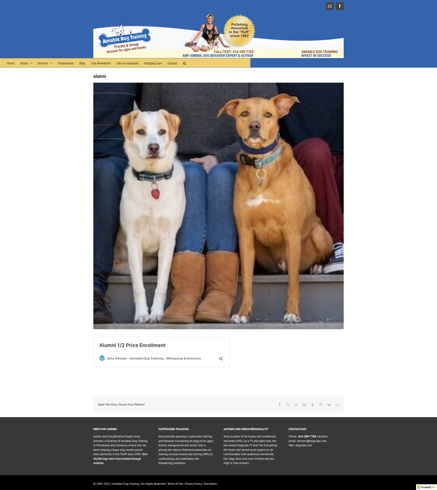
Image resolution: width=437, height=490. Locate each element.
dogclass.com (303, 445)
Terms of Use (175, 484)
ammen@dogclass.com (312, 441)
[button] (184, 62)
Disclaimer (210, 484)
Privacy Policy (193, 484)
